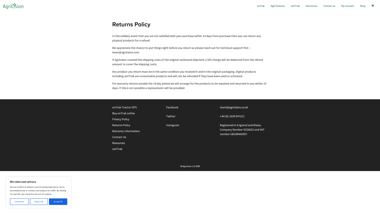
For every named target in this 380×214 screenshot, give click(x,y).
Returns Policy (121, 125)
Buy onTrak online (123, 113)
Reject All (39, 201)
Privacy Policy (120, 119)
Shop (362, 6)
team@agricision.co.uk (234, 107)
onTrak (261, 6)
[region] (38, 192)
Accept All (58, 201)
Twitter (170, 116)
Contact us (329, 6)
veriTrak (295, 6)
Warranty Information (126, 131)
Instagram (172, 125)
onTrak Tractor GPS (124, 107)
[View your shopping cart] (372, 5)
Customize (19, 201)
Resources (311, 6)
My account (347, 6)
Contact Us (119, 137)
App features (278, 6)
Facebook (172, 107)
